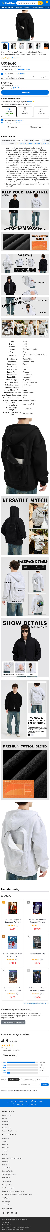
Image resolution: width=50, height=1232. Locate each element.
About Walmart (7, 1115)
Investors (5, 1125)
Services (19, 7)
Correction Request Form (13, 1022)
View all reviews (9, 1055)
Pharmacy (5, 1161)
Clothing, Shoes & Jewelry (25, 143)
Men (35, 143)
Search (44, 1084)
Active (47, 143)
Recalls (4, 1165)
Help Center (38, 1101)
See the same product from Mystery (36, 1003)
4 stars (4, 1065)
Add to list (13, 127)
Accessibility (6, 1168)
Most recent (14, 1080)
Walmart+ (5, 1148)
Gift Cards (5, 1151)
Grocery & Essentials (38, 7)
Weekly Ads (33, 1104)
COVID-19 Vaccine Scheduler (12, 1158)
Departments (9, 7)
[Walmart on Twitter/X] (8, 1212)
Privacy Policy (7, 1185)
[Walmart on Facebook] (3, 1212)
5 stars (4, 1062)
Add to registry (37, 127)
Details (18, 123)
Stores (4, 1141)
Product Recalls (7, 1171)
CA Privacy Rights (8, 1188)
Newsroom (5, 1121)
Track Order (19, 1104)
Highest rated (27, 1080)
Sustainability (6, 1128)
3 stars (4, 1067)
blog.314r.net (21, 74)
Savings (26, 7)
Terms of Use (6, 1182)
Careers (4, 1118)
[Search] (40, 3)
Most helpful (41, 1080)
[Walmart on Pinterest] (16, 1212)
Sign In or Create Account (19, 1101)
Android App (6, 1205)
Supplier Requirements (9, 1131)
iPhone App (6, 1202)
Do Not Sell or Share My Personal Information (17, 1194)
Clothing (41, 143)
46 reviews (16, 58)
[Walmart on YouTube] (12, 1212)
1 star (4, 1073)
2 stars (4, 1070)
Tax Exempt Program (9, 1174)
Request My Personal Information (13, 1191)
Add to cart (25, 92)
